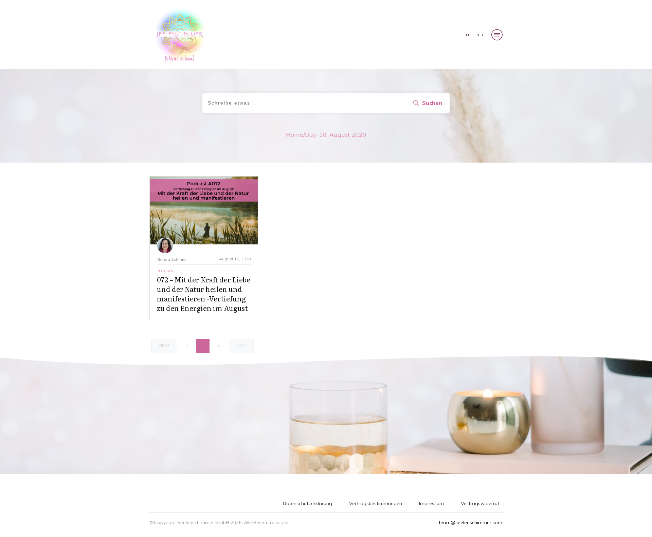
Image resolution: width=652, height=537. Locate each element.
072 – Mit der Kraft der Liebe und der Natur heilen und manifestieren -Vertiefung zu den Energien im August (203, 293)
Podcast (166, 271)
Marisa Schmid (171, 259)
